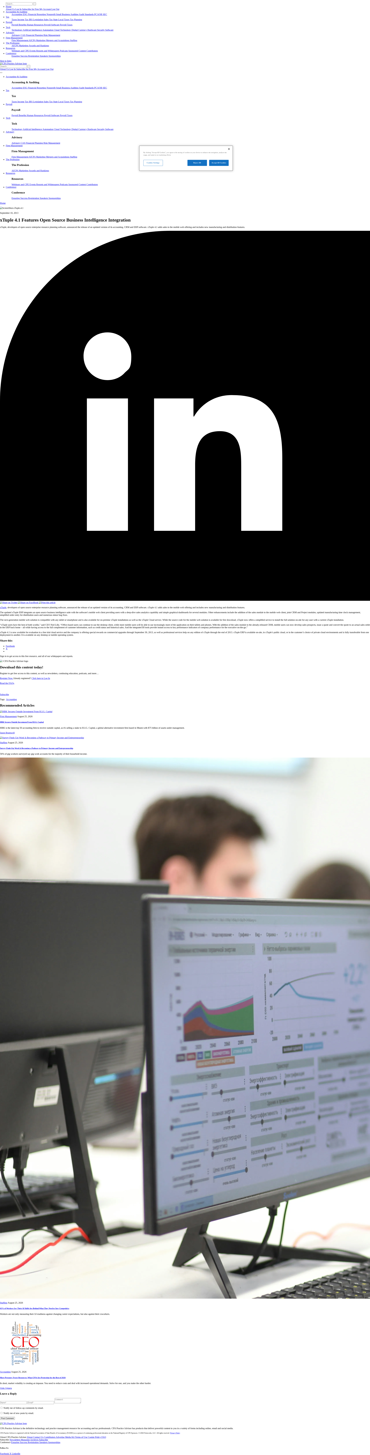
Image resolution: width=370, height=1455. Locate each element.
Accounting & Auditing (16, 12)
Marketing (41, 40)
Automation (48, 30)
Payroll (9, 22)
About (30, 1437)
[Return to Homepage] (13, 1423)
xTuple (3, 607)
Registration (34, 56)
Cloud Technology (63, 30)
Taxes (14, 19)
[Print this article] (47, 602)
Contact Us (38, 1437)
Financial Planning (35, 35)
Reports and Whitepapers (48, 51)
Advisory (10, 32)
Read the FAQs (7, 683)
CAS (23, 35)
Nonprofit (51, 14)
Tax (7, 17)
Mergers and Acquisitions (58, 40)
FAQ (103, 1437)
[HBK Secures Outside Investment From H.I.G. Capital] (26, 711)
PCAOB (98, 14)
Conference (11, 53)
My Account (45, 9)
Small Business (63, 14)
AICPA (32, 40)
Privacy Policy (175, 1433)
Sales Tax (48, 19)
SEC (105, 14)
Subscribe (4, 694)
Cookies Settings (153, 163)
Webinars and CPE (20, 51)
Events (32, 51)
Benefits (23, 25)
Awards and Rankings (39, 45)
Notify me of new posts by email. (18, 1413)
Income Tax (23, 19)
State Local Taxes (61, 19)
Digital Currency (79, 30)
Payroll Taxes (66, 25)
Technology (17, 30)
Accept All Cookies (219, 163)
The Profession (13, 43)
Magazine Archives (30, 1440)
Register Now (6, 678)
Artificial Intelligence (32, 30)
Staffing (73, 40)
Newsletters (15, 1440)
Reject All (197, 163)
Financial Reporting (37, 14)
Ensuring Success (20, 56)
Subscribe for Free (30, 9)
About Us (10, 9)
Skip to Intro (5, 61)
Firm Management (14, 38)
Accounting (17, 14)
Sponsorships (55, 56)
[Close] (229, 149)
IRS (31, 19)
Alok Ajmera (6, 1388)
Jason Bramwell (7, 733)
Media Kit (70, 1437)
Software (109, 30)
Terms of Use (81, 1437)
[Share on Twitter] (9, 602)
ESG (25, 14)
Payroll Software (52, 25)
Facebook (5, 1453)
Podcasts (64, 51)
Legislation (38, 19)
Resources (10, 48)
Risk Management (52, 35)
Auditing (74, 14)
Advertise (60, 1437)
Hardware (92, 30)
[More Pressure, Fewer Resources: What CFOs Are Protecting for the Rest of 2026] (25, 1367)
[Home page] (13, 63)
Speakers (44, 56)
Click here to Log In (41, 678)
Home (8, 6)
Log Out (55, 9)
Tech (8, 27)
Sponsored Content (77, 51)
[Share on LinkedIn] (185, 600)
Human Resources (35, 25)
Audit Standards (86, 14)
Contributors (92, 51)
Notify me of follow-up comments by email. (23, 1408)
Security (101, 30)
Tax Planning (76, 19)
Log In (18, 9)
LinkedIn (16, 1453)
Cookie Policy (94, 1437)
